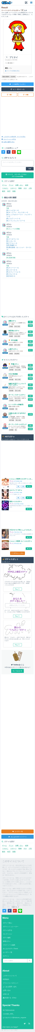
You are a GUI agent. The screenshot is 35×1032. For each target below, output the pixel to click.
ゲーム (4, 185)
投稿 (29, 168)
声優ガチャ (15, 364)
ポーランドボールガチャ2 (17, 424)
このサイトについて (10, 975)
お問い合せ (7, 990)
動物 (20, 188)
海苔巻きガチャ (13, 330)
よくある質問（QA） (10, 987)
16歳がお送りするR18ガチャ (17, 413)
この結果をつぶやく (18, 84)
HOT (8, 191)
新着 (14, 191)
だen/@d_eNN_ (8, 1014)
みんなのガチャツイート (18, 837)
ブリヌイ (13, 57)
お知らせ (6, 994)
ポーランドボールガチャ (17, 395)
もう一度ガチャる (18, 89)
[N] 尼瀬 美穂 (10, 257)
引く (30, 350)
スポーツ (13, 188)
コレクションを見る (9, 139)
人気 (30, 188)
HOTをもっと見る (18, 553)
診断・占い (19, 185)
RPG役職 (14, 340)
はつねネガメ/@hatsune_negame (14, 1017)
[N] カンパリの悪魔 (13, 229)
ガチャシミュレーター (10, 926)
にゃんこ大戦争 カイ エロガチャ (20, 541)
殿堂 (3, 191)
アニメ (11, 185)
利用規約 (6, 979)
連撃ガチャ (12, 321)
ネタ (25, 188)
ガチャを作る (7, 930)
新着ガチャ (7, 941)
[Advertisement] (17, 114)
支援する (15, 907)
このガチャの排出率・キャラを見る (14, 136)
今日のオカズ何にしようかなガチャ (21, 530)
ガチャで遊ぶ (7, 923)
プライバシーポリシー (10, 983)
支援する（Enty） (11, 998)
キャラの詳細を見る (13, 71)
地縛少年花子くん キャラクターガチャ (17, 384)
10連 (26, 94)
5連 (10, 94)
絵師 (26, 185)
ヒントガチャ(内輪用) (15, 404)
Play (29, 486)
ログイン (6, 956)
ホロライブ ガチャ (15, 490)
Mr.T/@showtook (8, 1010)
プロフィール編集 (9, 945)
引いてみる (16, 671)
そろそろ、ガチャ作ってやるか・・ (18, 175)
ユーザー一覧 (18, 831)
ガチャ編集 (7, 937)
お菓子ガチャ (13, 349)
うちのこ (5, 188)
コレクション (7, 934)
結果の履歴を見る (8, 142)
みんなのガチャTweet (10, 948)
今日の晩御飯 (13, 374)
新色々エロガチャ (15, 501)
